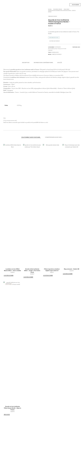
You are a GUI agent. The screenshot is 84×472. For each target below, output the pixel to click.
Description (25, 62)
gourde (53, 52)
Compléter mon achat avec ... (54, 137)
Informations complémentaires (43, 62)
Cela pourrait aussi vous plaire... (31, 137)
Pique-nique (58, 48)
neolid (56, 52)
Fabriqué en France (56, 54)
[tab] (25, 63)
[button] (8, 275)
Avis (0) (59, 62)
